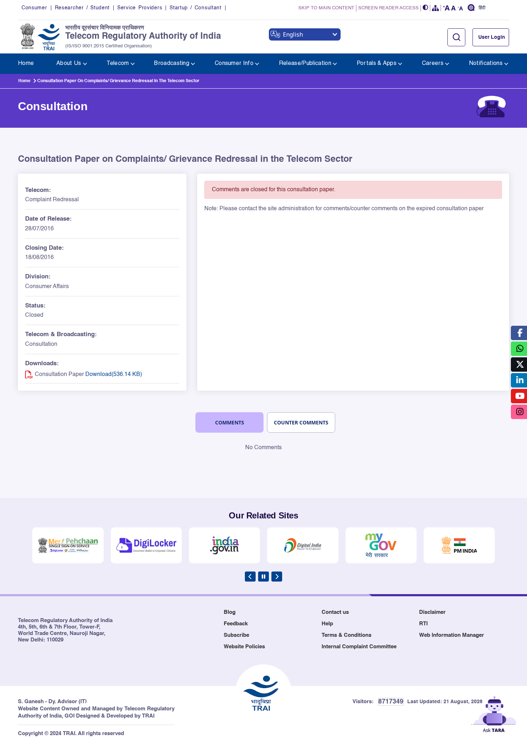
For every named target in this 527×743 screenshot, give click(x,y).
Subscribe (236, 635)
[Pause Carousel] (263, 577)
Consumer (34, 7)
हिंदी (482, 8)
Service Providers (139, 7)
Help (327, 623)
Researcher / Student (82, 7)
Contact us (335, 612)
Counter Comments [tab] (301, 422)
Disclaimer (432, 612)
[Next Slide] (276, 577)
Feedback (236, 623)
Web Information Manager (451, 635)
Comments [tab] (229, 422)
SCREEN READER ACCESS (388, 8)
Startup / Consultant (195, 7)
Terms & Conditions (346, 635)
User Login (491, 37)
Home (24, 81)
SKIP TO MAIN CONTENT (326, 8)
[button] (425, 8)
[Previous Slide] (250, 577)
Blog (230, 612)
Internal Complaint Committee (359, 646)
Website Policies (244, 646)
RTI (423, 623)
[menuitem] (26, 63)
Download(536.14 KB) (113, 374)
